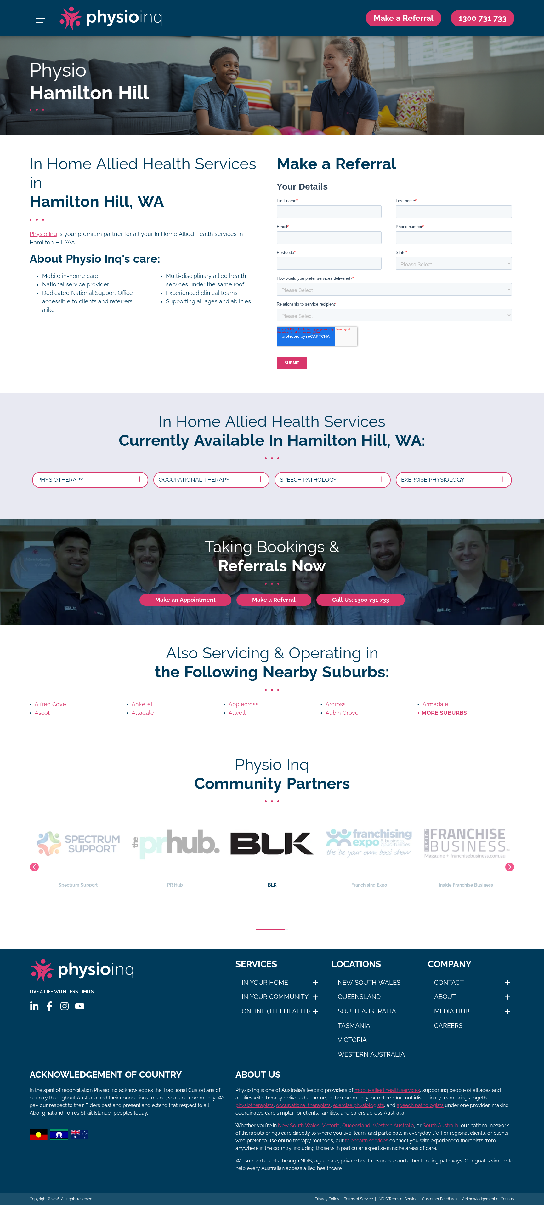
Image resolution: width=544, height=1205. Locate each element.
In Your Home (265, 982)
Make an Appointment (185, 600)
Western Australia (371, 1054)
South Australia (367, 1011)
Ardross (336, 704)
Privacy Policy (327, 1199)
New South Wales (369, 982)
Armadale (435, 704)
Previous (34, 867)
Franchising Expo (272, 884)
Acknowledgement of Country (488, 1199)
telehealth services (366, 1140)
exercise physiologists (358, 1105)
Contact (449, 982)
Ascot (42, 713)
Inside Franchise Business (369, 884)
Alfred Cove (50, 704)
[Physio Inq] (110, 18)
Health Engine (465, 884)
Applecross (243, 704)
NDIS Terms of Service (397, 1199)
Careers (448, 1025)
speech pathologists (420, 1105)
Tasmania (354, 1025)
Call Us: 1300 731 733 (360, 600)
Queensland (359, 996)
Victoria (352, 1039)
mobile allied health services (387, 1090)
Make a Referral (404, 18)
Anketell (143, 704)
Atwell (237, 713)
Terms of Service (358, 1199)
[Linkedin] (34, 1006)
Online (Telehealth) (276, 1011)
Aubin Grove (342, 713)
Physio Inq (43, 234)
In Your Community (275, 996)
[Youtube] (79, 1006)
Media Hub (451, 1011)
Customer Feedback (439, 1199)
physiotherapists (254, 1105)
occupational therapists (303, 1105)
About (445, 996)
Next (509, 867)
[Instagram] (64, 1006)
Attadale (143, 713)
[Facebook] (49, 1006)
